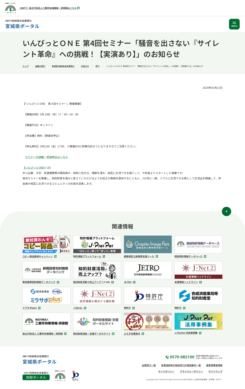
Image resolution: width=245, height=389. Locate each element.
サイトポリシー (166, 371)
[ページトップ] (226, 211)
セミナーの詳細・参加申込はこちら (46, 157)
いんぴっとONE (34, 168)
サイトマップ (215, 371)
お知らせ (85, 66)
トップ (25, 66)
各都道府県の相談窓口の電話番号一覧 (181, 365)
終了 (98, 66)
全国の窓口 (40, 66)
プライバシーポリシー (191, 371)
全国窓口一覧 (149, 365)
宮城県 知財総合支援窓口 (63, 66)
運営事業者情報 (214, 365)
